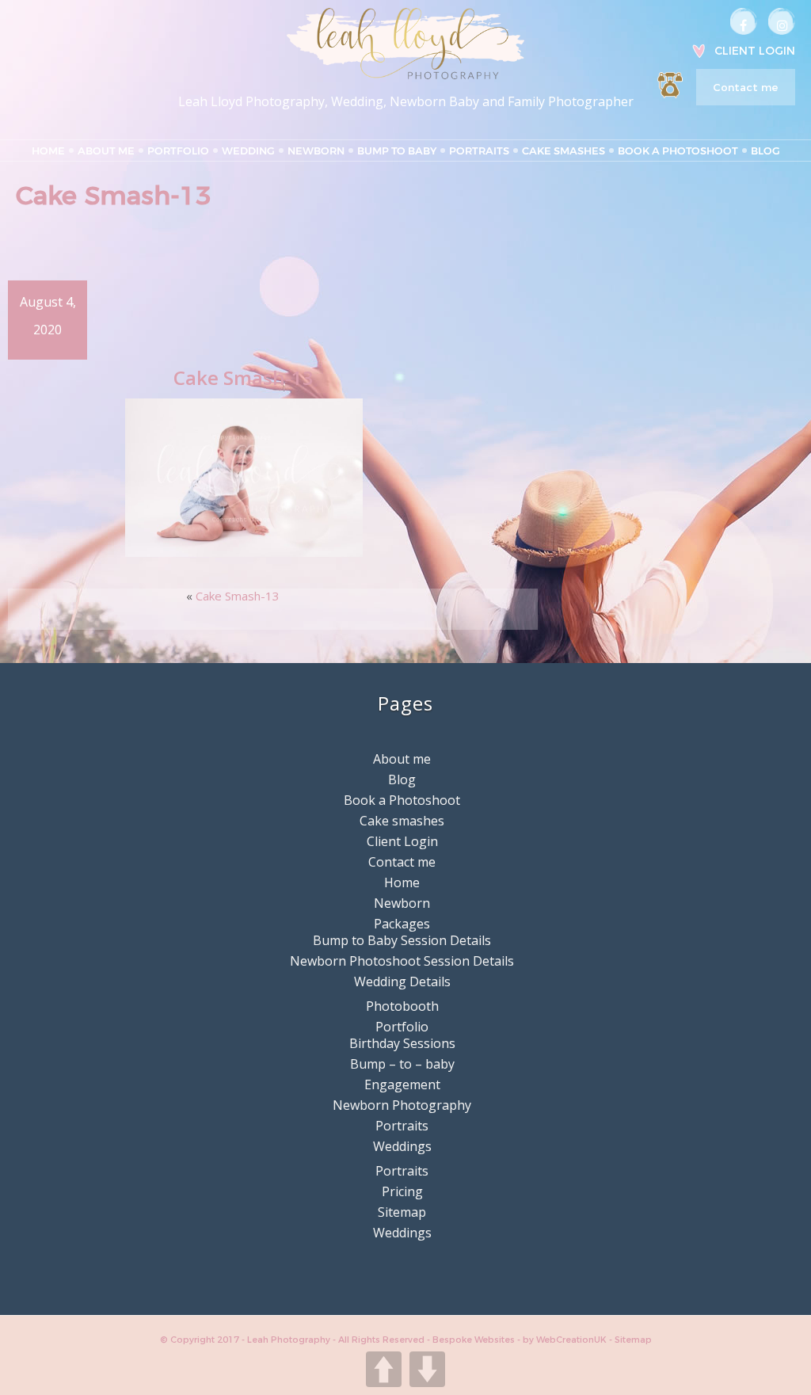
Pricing (402, 1191)
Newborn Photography (402, 1105)
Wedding (248, 150)
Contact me (745, 87)
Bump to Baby (396, 150)
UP (384, 1369)
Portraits (479, 150)
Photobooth (402, 1006)
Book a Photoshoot (678, 150)
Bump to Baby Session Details (402, 940)
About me (106, 150)
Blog (765, 150)
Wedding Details (402, 981)
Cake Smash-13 (238, 596)
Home (48, 150)
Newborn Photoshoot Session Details (402, 961)
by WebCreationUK (566, 1339)
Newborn (316, 150)
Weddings (402, 1146)
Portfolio (178, 150)
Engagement (402, 1084)
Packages (402, 923)
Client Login (754, 51)
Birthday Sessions (402, 1043)
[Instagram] (781, 21)
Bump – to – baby (402, 1064)
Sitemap (402, 1212)
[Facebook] (743, 21)
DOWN (427, 1369)
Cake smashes (563, 150)
